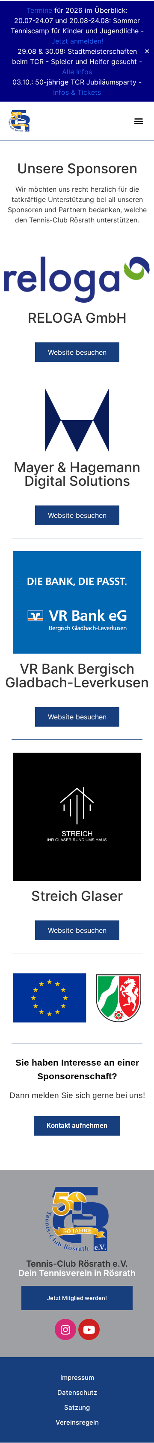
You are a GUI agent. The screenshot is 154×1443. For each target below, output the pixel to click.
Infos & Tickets (77, 92)
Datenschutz (77, 1392)
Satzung (77, 1407)
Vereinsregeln (77, 1422)
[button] (138, 121)
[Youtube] (89, 1329)
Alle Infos (77, 71)
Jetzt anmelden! (77, 41)
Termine (39, 10)
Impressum (77, 1377)
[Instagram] (65, 1329)
